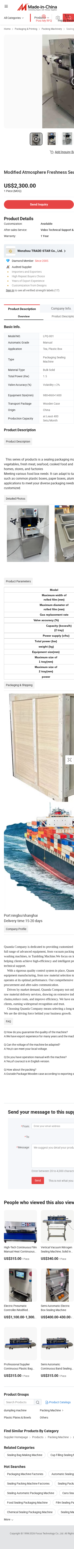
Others (44, 1417)
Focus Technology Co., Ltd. (50, 1533)
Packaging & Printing (26, 28)
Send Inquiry (39, 204)
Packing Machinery (52, 28)
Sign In (10, 290)
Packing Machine (50, 1410)
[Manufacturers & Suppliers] (37, 7)
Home (7, 28)
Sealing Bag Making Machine (24, 1455)
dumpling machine (15, 1410)
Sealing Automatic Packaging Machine (30, 1493)
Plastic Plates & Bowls (17, 1417)
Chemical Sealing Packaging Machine (29, 1512)
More (7, 1519)
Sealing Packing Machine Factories (28, 1483)
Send (38, 1180)
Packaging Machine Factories (25, 1474)
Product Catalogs (60, 1402)
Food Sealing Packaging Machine (27, 1502)
